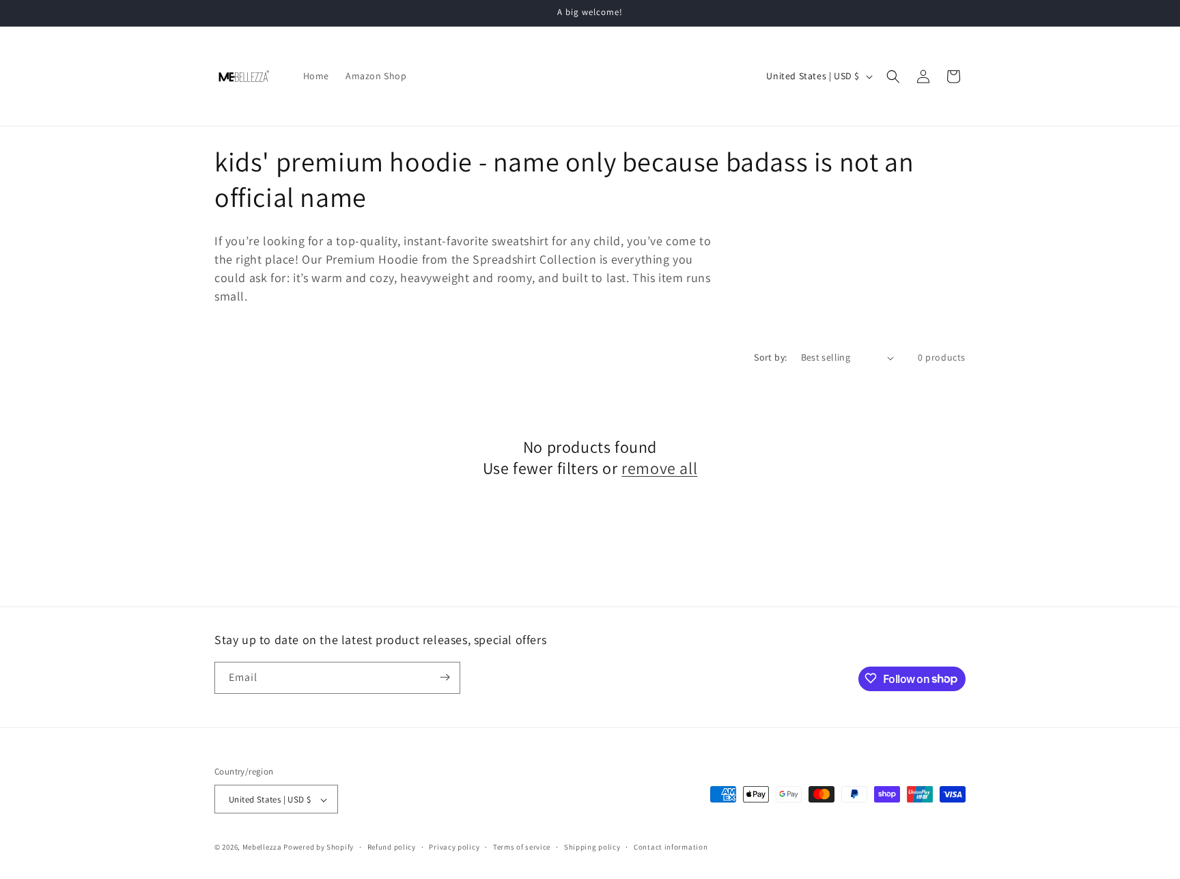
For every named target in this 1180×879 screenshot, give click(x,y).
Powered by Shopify (318, 847)
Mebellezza (262, 847)
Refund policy (391, 847)
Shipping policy (592, 847)
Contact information (670, 847)
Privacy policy (454, 847)
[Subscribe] (445, 677)
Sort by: (770, 357)
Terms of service (521, 847)
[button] (893, 76)
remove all (659, 468)
